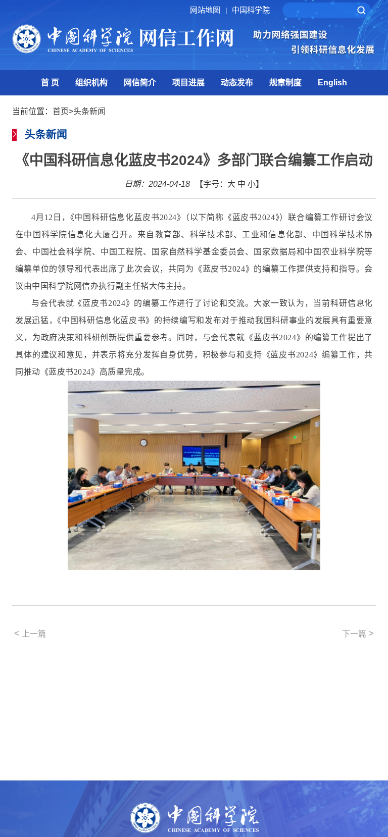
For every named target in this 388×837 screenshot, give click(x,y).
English (332, 82)
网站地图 (208, 10)
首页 (61, 111)
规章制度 (285, 82)
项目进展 (188, 82)
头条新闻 (89, 111)
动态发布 (237, 82)
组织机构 (91, 82)
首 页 (50, 82)
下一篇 (358, 634)
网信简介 (140, 82)
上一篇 (30, 634)
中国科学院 (251, 10)
